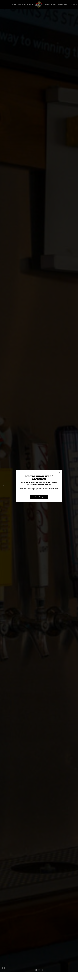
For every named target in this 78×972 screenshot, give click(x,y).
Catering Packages (39, 497)
